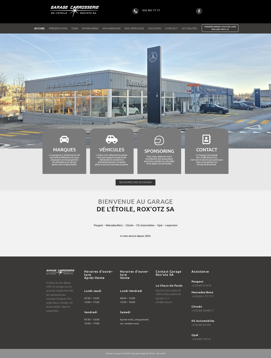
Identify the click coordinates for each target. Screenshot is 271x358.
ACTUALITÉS (189, 28)
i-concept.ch (118, 353)
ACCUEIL (39, 28)
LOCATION (154, 28)
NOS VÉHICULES (134, 28)
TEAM (74, 28)
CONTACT (171, 28)
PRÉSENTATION (58, 28)
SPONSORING (90, 28)
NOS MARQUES (112, 28)
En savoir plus (64, 159)
